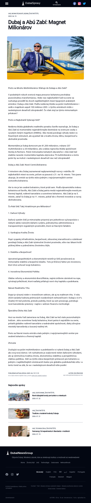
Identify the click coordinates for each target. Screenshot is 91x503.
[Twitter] (17, 474)
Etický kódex (51, 488)
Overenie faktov (61, 488)
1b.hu (75, 497)
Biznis (23, 462)
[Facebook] (7, 474)
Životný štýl (31, 462)
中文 (55, 472)
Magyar (69, 477)
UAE (37, 462)
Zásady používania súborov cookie (72, 486)
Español (72, 472)
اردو (65, 472)
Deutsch (61, 477)
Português (81, 472)
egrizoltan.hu (81, 497)
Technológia (45, 462)
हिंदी (60, 472)
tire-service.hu (68, 497)
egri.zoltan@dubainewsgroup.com (73, 375)
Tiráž (38, 486)
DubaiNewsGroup (21, 452)
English (48, 472)
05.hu (57, 497)
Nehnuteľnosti (65, 462)
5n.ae (61, 497)
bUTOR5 (52, 497)
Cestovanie (55, 462)
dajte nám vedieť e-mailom (39, 375)
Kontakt (33, 486)
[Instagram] (12, 474)
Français (52, 477)
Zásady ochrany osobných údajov (51, 486)
